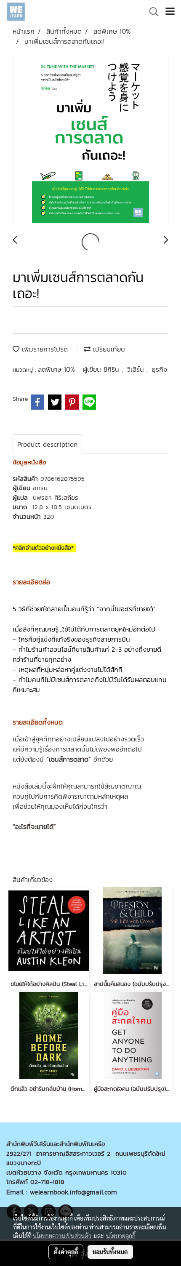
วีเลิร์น (136, 369)
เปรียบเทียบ (107, 349)
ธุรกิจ (159, 369)
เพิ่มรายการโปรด (43, 349)
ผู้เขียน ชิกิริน (102, 369)
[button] (151, 11)
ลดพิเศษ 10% (57, 369)
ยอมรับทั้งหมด (110, 1251)
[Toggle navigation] (170, 12)
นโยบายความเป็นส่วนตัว (62, 1235)
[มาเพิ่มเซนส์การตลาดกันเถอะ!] (90, 139)
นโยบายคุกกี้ (121, 1235)
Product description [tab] (47, 444)
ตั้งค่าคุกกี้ (66, 1251)
